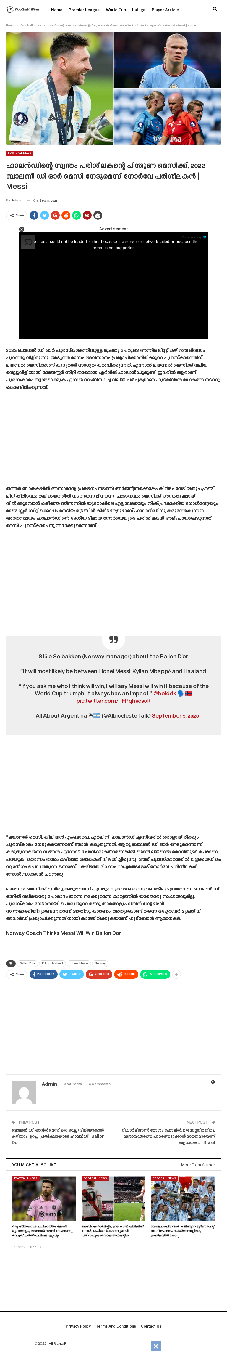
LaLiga (138, 9)
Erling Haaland (52, 963)
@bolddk (164, 694)
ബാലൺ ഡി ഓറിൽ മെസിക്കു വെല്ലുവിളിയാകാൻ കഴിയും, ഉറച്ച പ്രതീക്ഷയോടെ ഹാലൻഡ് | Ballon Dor (58, 1136)
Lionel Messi (79, 963)
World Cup (116, 9)
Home (56, 9)
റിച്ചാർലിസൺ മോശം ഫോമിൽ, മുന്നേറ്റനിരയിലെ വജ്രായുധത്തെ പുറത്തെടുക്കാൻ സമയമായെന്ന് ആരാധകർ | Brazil (168, 1136)
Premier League (84, 9)
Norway (100, 963)
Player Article (165, 9)
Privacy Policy (78, 1326)
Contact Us (151, 1326)
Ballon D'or (27, 963)
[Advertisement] (113, 440)
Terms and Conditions (116, 1326)
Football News (19, 153)
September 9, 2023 (175, 716)
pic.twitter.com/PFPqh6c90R (113, 701)
